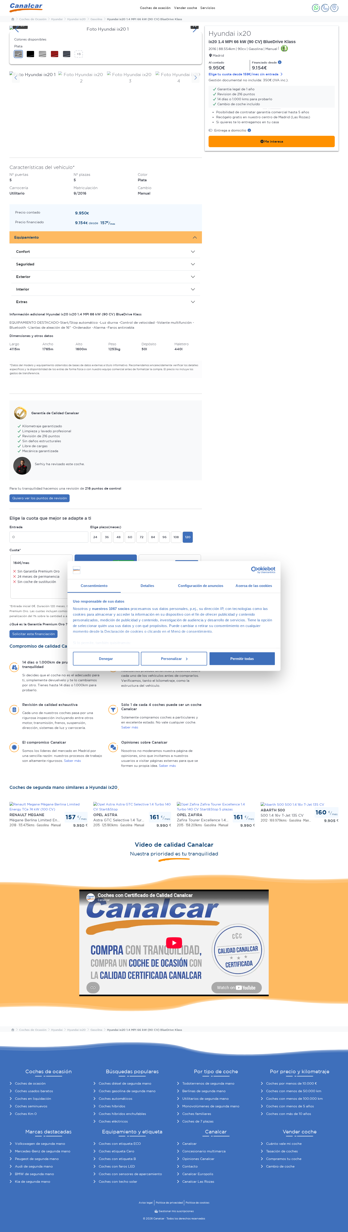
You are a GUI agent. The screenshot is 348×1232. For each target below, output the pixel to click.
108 (176, 537)
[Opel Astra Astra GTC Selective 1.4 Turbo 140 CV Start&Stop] (132, 806)
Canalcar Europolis (197, 1174)
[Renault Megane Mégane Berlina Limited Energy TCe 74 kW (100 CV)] (48, 806)
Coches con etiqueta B (117, 1159)
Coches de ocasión (155, 8)
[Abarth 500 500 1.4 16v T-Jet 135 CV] (292, 804)
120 (187, 537)
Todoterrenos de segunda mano (208, 1083)
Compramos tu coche (283, 1159)
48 (118, 537)
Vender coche (185, 8)
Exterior (23, 277)
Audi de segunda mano (34, 1166)
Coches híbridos (112, 1106)
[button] (316, 8)
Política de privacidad (169, 1202)
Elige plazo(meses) (105, 527)
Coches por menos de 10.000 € (291, 1083)
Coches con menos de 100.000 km (294, 1098)
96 (164, 537)
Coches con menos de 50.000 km (293, 1091)
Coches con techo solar (118, 1181)
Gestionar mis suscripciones (176, 1211)
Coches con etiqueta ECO (120, 1144)
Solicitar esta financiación (33, 634)
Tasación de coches (282, 1151)
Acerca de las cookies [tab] (254, 586)
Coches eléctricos (113, 1121)
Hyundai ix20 (76, 19)
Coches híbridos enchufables (122, 1114)
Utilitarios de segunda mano (205, 1098)
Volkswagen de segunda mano (40, 1144)
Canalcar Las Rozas (198, 1181)
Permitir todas (242, 658)
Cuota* (15, 550)
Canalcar (189, 1144)
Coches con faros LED (117, 1166)
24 (95, 537)
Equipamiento (26, 237)
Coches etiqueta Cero (116, 1151)
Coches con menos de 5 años (290, 1106)
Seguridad (25, 264)
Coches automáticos (115, 1098)
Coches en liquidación (33, 1098)
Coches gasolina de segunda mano (127, 1091)
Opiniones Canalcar (198, 1159)
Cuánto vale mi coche (284, 1144)
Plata (18, 46)
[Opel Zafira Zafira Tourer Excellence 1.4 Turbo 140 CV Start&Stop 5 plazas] (216, 806)
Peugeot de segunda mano (37, 1159)
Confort (23, 252)
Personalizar (171, 658)
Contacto (190, 1166)
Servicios (207, 8)
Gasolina (96, 19)
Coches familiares (196, 1114)
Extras (21, 302)
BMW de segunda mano (34, 1174)
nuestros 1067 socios (110, 609)
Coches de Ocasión (32, 19)
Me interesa (273, 141)
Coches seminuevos (31, 1106)
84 (153, 537)
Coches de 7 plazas (198, 1121)
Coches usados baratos (34, 1091)
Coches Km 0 (26, 1114)
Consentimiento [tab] (94, 586)
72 (141, 537)
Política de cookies (197, 1202)
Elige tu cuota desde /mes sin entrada (244, 74)
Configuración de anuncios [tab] (200, 586)
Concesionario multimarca (204, 1151)
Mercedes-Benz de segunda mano (42, 1151)
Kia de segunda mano (32, 1181)
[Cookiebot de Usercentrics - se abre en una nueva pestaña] (254, 570)
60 (130, 537)
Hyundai (56, 19)
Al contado (216, 62)
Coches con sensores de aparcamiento (130, 1174)
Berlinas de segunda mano (204, 1091)
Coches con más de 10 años (288, 1114)
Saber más (129, 727)
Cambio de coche (280, 1166)
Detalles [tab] (147, 586)
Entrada (15, 527)
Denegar (106, 658)
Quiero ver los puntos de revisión (39, 498)
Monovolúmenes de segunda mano (210, 1106)
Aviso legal (146, 1202)
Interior (22, 289)
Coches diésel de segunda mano (125, 1083)
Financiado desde (265, 62)
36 (107, 537)
